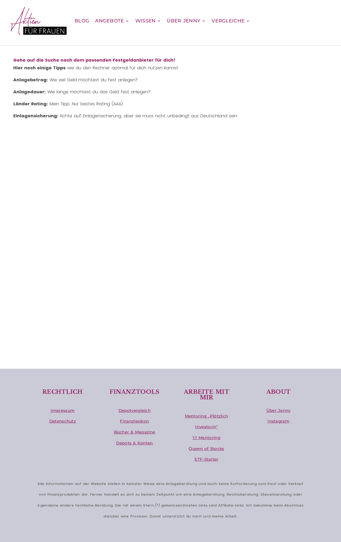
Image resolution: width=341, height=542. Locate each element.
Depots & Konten (134, 442)
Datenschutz (62, 421)
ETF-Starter (206, 459)
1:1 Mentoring (206, 437)
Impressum (63, 410)
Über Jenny (278, 410)
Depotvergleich (135, 410)
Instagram (278, 421)
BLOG (82, 21)
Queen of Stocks (206, 448)
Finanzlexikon (134, 421)
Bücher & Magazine (134, 432)
